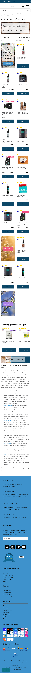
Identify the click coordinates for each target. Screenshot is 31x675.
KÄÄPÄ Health (8, 433)
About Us (5, 606)
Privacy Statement (8, 594)
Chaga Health (8, 391)
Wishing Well (6, 614)
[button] (23, 6)
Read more (8, 63)
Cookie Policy (7, 590)
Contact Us (6, 573)
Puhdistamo (7, 443)
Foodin (6, 454)
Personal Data (7, 592)
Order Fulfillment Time (9, 579)
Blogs (4, 616)
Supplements (21, 14)
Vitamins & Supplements (11, 14)
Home (2, 14)
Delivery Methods (8, 577)
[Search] (28, 10)
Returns (5, 581)
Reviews (5, 608)
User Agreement (7, 597)
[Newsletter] (26, 538)
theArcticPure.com (21, 667)
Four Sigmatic (8, 405)
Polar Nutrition (8, 420)
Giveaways (6, 612)
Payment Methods (8, 575)
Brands (5, 618)
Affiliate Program (7, 610)
